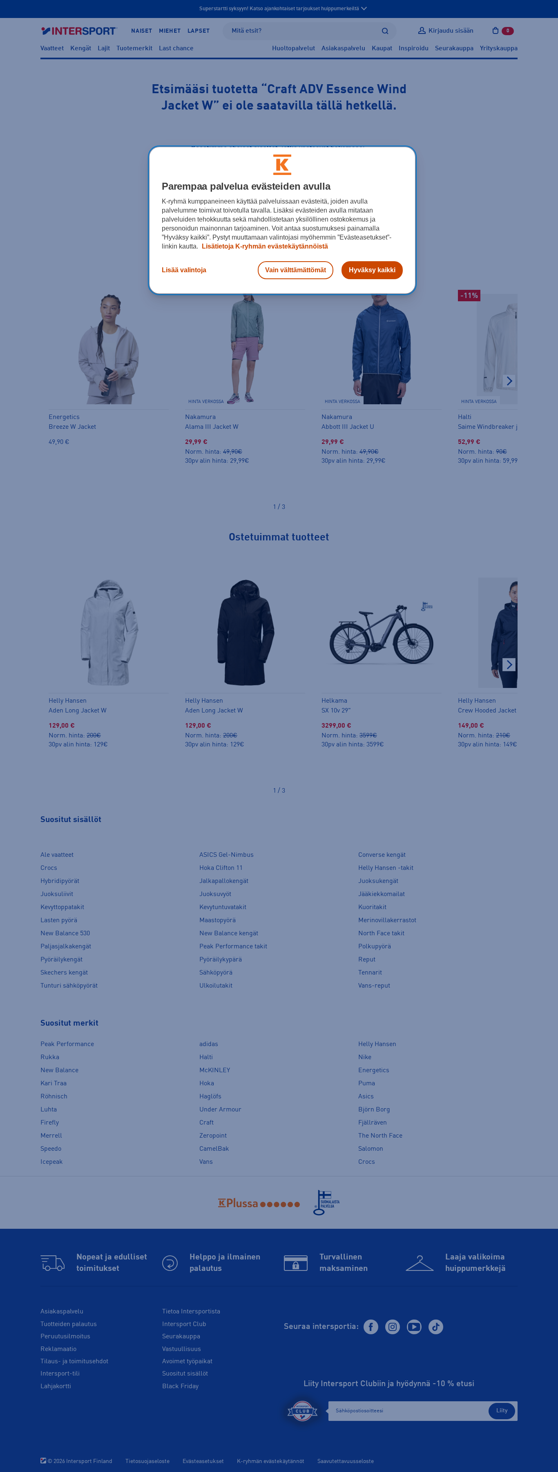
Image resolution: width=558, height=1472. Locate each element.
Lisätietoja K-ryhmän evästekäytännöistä (264, 246)
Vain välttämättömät (295, 270)
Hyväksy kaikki (372, 270)
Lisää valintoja (184, 270)
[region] (282, 220)
